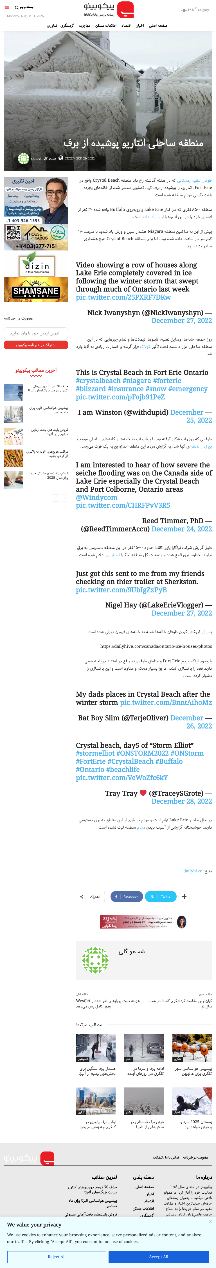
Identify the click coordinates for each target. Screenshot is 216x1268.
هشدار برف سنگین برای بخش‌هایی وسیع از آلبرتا (97, 1071)
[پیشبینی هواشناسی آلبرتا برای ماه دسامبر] (13, 414)
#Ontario (90, 770)
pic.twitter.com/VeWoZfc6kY (122, 778)
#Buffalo (169, 762)
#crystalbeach (98, 381)
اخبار (128, 1059)
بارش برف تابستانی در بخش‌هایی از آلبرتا (147, 1124)
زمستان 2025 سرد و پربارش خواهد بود (196, 1124)
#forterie (167, 381)
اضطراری (112, 555)
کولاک (145, 346)
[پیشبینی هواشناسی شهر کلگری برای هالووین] (192, 1048)
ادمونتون (83, 1059)
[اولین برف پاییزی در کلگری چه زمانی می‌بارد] (96, 1101)
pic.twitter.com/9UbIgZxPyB (121, 590)
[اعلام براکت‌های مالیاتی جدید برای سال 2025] (13, 480)
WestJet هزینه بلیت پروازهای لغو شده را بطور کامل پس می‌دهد (108, 1004)
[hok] (36, 237)
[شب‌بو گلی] (24, 158)
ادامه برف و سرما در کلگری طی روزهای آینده (145, 1071)
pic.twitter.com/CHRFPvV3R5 (123, 506)
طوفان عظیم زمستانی (194, 180)
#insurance (126, 389)
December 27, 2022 (182, 321)
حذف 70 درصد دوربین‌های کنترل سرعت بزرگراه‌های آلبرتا (48, 388)
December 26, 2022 (191, 722)
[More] (184, 896)
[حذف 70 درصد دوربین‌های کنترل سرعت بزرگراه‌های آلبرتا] (13, 393)
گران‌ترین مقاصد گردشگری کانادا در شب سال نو (180, 1004)
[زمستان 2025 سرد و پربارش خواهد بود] (192, 1101)
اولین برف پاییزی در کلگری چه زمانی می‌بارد (98, 1124)
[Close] (210, 1221)
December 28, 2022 (182, 802)
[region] (108, 1242)
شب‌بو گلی (49, 158)
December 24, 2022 (182, 529)
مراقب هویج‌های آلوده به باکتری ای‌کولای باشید (47, 454)
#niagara (137, 381)
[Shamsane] (36, 289)
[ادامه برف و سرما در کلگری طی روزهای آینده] (144, 1048)
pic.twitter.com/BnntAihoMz (166, 703)
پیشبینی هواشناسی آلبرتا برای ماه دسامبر (48, 410)
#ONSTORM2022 (142, 754)
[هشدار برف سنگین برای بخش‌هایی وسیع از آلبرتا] (96, 1048)
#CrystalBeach (131, 762)
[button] (23, 7)
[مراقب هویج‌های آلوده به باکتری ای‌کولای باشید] (13, 458)
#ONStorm (187, 754)
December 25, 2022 (191, 417)
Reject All (57, 1257)
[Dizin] (36, 263)
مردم (141, 827)
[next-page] (55, 497)
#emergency (188, 389)
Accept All (158, 1257)
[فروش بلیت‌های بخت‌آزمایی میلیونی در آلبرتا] (13, 436)
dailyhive (192, 871)
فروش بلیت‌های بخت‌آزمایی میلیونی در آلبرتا (49, 432)
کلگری (177, 1059)
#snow (156, 389)
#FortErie (91, 762)
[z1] (144, 921)
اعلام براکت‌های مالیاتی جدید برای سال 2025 (48, 475)
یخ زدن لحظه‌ (201, 446)
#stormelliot (95, 754)
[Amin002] (36, 200)
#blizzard (91, 389)
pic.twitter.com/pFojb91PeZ (120, 397)
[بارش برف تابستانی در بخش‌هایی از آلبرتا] (144, 1101)
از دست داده (153, 217)
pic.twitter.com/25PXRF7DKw (123, 298)
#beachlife (123, 770)
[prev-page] (64, 497)
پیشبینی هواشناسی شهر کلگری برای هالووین (193, 1071)
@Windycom (97, 498)
